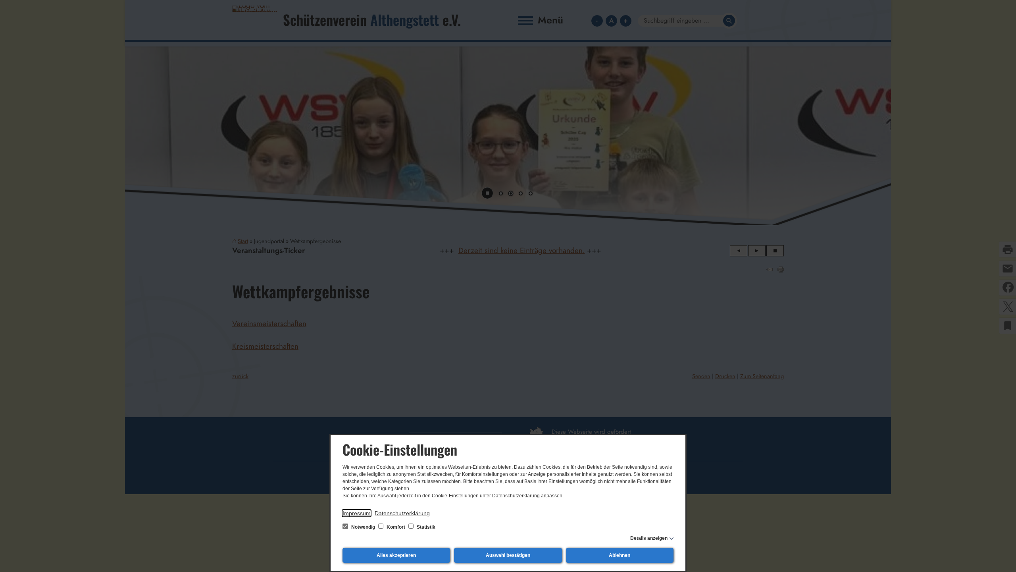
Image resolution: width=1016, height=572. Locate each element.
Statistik (425, 527)
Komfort (395, 527)
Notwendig (363, 527)
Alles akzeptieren (396, 555)
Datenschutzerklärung (402, 513)
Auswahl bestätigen (508, 555)
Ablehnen (619, 555)
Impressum (357, 513)
